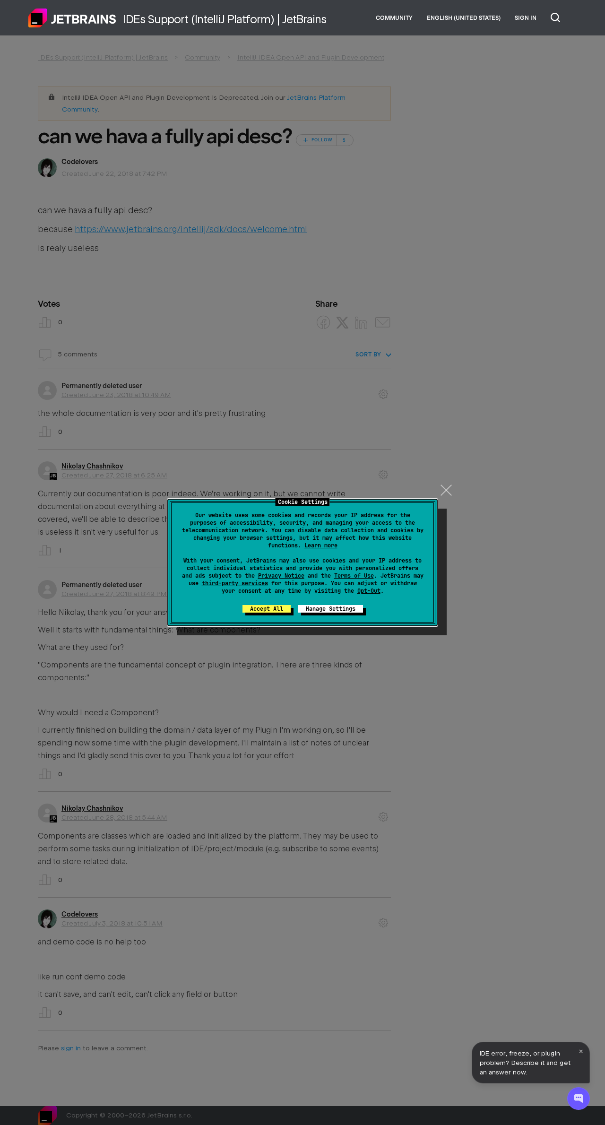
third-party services (235, 583)
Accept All (266, 609)
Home (72, 18)
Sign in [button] (525, 18)
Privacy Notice (281, 576)
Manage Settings (330, 609)
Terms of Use (354, 576)
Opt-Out (368, 591)
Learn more (320, 545)
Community (394, 18)
